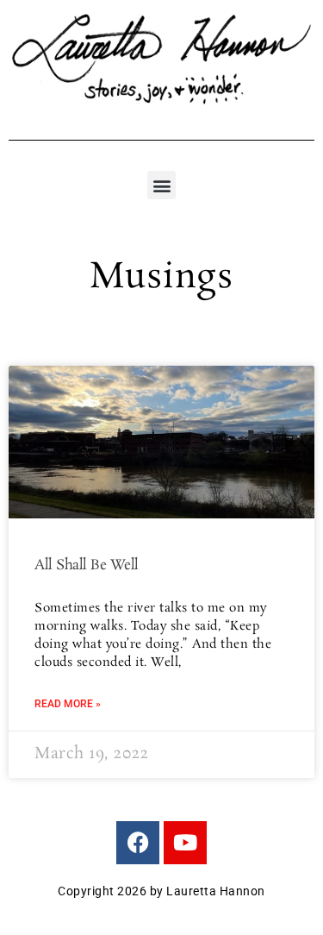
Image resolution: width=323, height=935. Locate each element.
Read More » (67, 704)
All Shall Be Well (86, 565)
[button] (161, 185)
